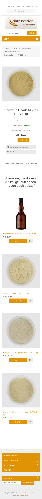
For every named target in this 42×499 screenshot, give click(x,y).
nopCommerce (24, 495)
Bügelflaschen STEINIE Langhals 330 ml (19, 234)
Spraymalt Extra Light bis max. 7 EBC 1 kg (20, 353)
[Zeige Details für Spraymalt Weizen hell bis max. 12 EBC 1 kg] (21, 390)
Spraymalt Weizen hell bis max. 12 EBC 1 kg (20, 413)
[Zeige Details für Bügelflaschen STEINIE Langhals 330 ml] (21, 211)
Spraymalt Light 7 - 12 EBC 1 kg (16, 293)
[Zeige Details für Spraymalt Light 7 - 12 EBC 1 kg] (21, 271)
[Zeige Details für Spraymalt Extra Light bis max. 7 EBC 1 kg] (21, 331)
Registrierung (9, 6)
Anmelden (20, 6)
